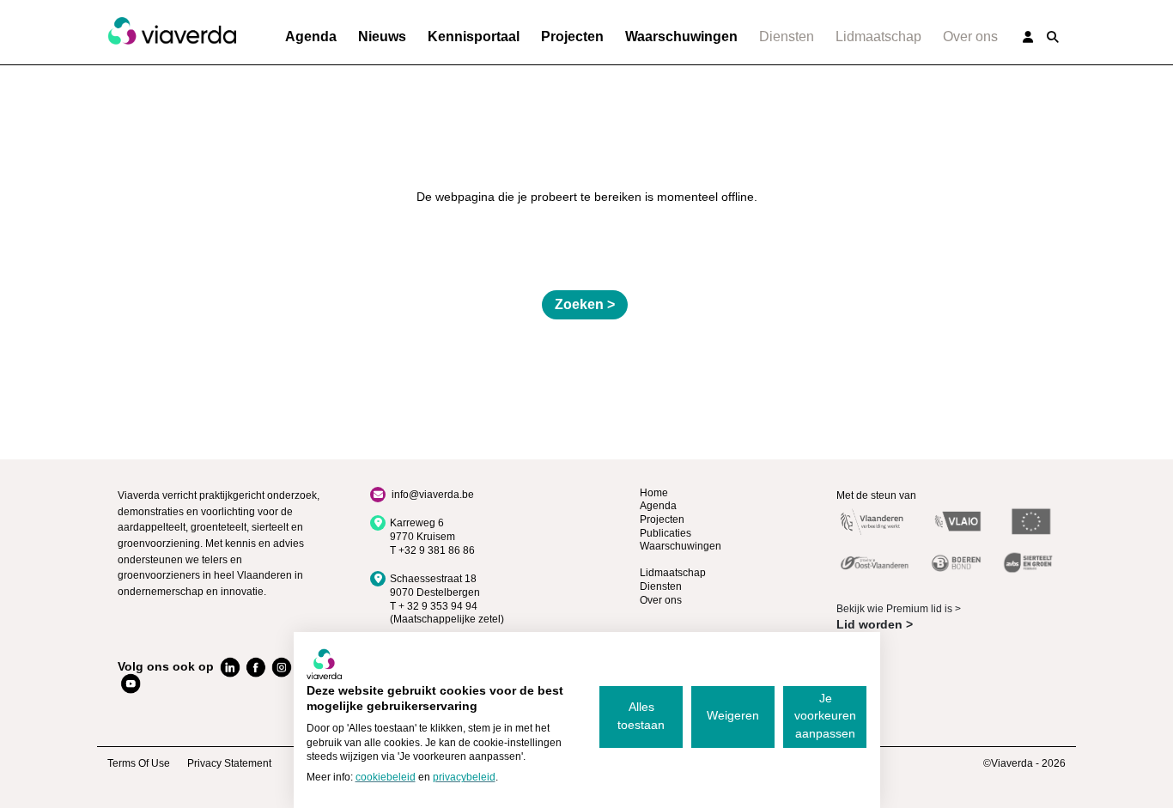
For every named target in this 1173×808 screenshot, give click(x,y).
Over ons (970, 36)
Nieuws (382, 36)
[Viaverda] (171, 32)
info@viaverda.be (433, 495)
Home (654, 493)
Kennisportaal (474, 36)
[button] (1053, 37)
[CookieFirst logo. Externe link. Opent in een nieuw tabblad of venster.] (324, 663)
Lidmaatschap (878, 36)
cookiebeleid (386, 777)
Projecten (572, 36)
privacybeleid (464, 777)
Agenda (311, 36)
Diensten (786, 36)
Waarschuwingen (681, 36)
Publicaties (665, 533)
